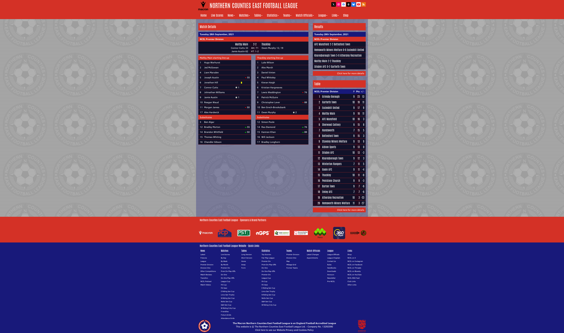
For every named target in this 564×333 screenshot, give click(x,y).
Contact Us (331, 261)
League (322, 15)
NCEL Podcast (206, 281)
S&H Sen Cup (226, 305)
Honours (330, 274)
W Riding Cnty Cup (228, 308)
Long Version (246, 254)
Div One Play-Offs (227, 278)
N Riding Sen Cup (228, 298)
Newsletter (331, 278)
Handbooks (331, 268)
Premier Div (225, 268)
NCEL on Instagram (355, 261)
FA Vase (224, 288)
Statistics (272, 15)
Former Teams (292, 268)
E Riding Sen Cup (227, 291)
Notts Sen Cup (226, 301)
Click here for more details (350, 73)
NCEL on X (352, 258)
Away (243, 264)
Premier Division (206, 264)
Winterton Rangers (331, 164)
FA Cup (224, 284)
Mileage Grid (291, 264)
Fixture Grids (226, 315)
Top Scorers (266, 254)
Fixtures (203, 258)
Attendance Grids (228, 318)
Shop (345, 15)
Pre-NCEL (331, 281)
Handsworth (328, 130)
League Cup (225, 281)
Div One (224, 274)
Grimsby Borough (331, 96)
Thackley (266, 44)
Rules (329, 264)
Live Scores (217, 15)
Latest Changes (313, 254)
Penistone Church (331, 181)
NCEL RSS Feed (354, 278)
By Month (224, 264)
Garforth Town (338, 67)
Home (203, 15)
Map (288, 261)
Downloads (331, 271)
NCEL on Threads (354, 268)
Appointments (312, 258)
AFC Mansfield (321, 44)
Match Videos (205, 284)
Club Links (352, 281)
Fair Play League (268, 258)
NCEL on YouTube (354, 274)
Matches (243, 15)
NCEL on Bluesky (354, 271)
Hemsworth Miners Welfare (328, 50)
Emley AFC (327, 192)
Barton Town (328, 186)
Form (243, 268)
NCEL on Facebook (355, 264)
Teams (286, 15)
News (230, 15)
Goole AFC (327, 169)
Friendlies (225, 311)
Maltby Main (241, 44)
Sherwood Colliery (331, 125)
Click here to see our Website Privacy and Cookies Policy (284, 330)
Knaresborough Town (324, 55)
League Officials (333, 254)
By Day (223, 258)
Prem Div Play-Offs (228, 271)
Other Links (352, 284)
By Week (224, 261)
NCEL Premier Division (212, 39)
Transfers (204, 278)
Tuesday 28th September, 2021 (217, 34)
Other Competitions (208, 271)
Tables (257, 15)
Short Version (246, 258)
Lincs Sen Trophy (227, 294)
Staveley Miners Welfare (334, 141)
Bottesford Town (342, 44)
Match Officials (304, 15)
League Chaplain (333, 258)
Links (334, 15)
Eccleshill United (355, 50)
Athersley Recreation (351, 55)
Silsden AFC (320, 67)
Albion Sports (329, 147)
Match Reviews (206, 274)
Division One (205, 268)
